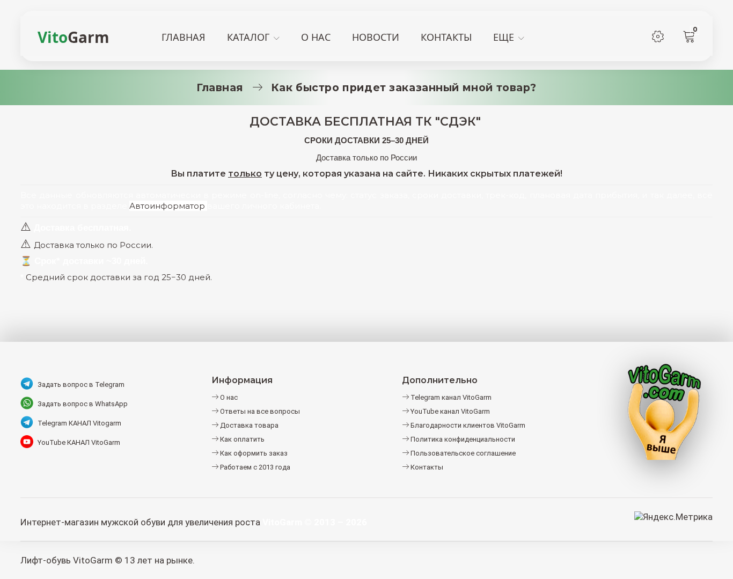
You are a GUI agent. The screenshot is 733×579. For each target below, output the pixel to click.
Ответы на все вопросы (259, 411)
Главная (220, 87)
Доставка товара (248, 425)
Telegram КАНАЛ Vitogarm (79, 423)
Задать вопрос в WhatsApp (83, 404)
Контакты (426, 467)
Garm (73, 37)
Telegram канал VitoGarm (450, 397)
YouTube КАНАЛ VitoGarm (79, 442)
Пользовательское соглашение (462, 453)
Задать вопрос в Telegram (81, 384)
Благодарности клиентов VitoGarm (467, 425)
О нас (228, 397)
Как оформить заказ (253, 453)
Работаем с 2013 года (254, 467)
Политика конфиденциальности (462, 439)
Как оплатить (241, 439)
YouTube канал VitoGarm (449, 411)
